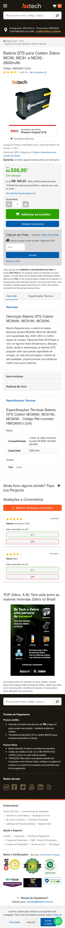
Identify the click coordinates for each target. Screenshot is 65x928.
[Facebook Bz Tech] (15, 788)
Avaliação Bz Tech (41, 815)
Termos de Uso (38, 844)
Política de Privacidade (17, 844)
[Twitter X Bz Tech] (24, 788)
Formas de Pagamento (38, 835)
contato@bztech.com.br (40, 901)
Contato (7, 835)
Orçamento (19, 835)
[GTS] (15, 131)
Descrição (12, 295)
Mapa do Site (44, 823)
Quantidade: (12, 199)
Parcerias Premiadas (38, 819)
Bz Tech (31, 5)
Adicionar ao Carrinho (35, 214)
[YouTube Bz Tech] (32, 788)
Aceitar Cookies (48, 922)
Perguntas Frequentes (16, 840)
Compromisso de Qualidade (35, 811)
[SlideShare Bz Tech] (50, 788)
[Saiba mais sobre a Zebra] (32, 640)
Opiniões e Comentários (17, 815)
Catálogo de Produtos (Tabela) (20, 823)
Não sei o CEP (13, 261)
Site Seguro (54, 844)
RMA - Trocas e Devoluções (44, 840)
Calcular (33, 255)
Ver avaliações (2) (38, 72)
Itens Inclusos (14, 376)
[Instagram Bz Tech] (6, 788)
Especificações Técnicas (40, 295)
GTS (22, 40)
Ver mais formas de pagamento (21, 193)
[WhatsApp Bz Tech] (58, 921)
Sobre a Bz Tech (11, 811)
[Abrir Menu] (6, 5)
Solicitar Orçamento (32, 224)
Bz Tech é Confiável (15, 819)
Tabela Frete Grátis (50, 234)
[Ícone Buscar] (57, 15)
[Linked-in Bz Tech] (41, 788)
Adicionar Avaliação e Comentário (34, 508)
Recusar (31, 922)
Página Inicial (11, 40)
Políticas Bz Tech (16, 386)
